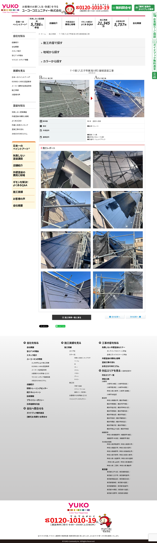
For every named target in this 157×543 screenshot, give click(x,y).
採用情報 (30, 396)
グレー (76, 367)
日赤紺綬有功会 (33, 404)
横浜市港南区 (112, 411)
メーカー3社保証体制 (39, 370)
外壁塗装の (70, 23)
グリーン (76, 376)
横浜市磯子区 (112, 425)
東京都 (104, 469)
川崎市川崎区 (112, 384)
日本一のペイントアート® (21, 77)
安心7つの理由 (17, 55)
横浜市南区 (122, 425)
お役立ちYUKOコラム (19, 133)
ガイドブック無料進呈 (35, 412)
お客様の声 (120, 23)
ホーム (43, 34)
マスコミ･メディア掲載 (20, 59)
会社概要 (15, 46)
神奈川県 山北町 (113, 462)
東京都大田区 (122, 482)
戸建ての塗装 (78, 386)
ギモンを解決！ (87, 23)
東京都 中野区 (112, 489)
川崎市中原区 (122, 387)
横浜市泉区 (111, 418)
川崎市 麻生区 (112, 394)
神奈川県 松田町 (127, 458)
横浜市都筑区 (122, 411)
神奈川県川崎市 (112, 391)
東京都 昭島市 (123, 486)
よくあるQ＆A (16, 120)
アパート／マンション (79, 389)
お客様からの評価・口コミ (40, 373)
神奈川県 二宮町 (112, 465)
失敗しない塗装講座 (37, 23)
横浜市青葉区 (112, 404)
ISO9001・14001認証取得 (21, 81)
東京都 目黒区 (123, 493)
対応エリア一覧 (108, 375)
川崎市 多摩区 (124, 391)
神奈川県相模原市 (113, 434)
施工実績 (103, 23)
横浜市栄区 (125, 429)
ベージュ (76, 361)
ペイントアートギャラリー (77, 399)
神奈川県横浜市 (112, 400)
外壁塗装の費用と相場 (20, 116)
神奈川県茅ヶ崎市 (125, 455)
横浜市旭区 (122, 414)
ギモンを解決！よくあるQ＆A (20, 183)
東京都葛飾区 (112, 482)
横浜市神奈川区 (123, 407)
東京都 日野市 (112, 493)
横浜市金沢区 (112, 407)
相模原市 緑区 (126, 434)
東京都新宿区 (124, 472)
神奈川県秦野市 (112, 451)
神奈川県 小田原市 (113, 458)
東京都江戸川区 (112, 472)
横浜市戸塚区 (122, 404)
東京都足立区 (124, 479)
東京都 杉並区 (123, 489)
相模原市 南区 (125, 438)
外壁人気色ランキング (20, 125)
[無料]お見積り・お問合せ (37, 416)
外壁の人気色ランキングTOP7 (82, 358)
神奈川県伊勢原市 (113, 444)
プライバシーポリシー (35, 400)
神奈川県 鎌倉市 (125, 465)
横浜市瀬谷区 (112, 414)
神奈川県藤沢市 (112, 448)
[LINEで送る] (60, 326)
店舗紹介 (15, 42)
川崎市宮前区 (122, 384)
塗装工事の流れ (18, 129)
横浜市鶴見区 (121, 418)
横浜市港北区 (121, 421)
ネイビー (76, 379)
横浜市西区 (111, 421)
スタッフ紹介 (16, 51)
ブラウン (76, 370)
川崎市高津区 (112, 387)
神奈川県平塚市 (112, 455)
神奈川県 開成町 (126, 462)
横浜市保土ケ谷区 (113, 429)
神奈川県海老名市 (125, 451)
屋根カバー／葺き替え (80, 392)
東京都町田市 (124, 475)
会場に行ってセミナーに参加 (117, 354)
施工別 (71, 382)
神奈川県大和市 (125, 448)
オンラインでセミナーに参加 (116, 351)
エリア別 (72, 351)
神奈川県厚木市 (126, 444)
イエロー (76, 373)
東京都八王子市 (112, 475)
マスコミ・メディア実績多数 (41, 377)
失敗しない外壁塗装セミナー (113, 347)
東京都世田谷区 (112, 479)
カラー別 (72, 354)
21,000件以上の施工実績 (40, 363)
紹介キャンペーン (34, 392)
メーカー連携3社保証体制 (21, 86)
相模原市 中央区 (112, 438)
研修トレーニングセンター (37, 388)
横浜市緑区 (123, 400)
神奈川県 (105, 379)
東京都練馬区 (112, 486)
